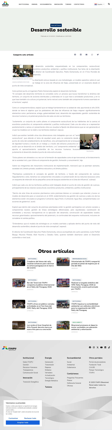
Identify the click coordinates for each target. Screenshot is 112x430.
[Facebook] (90, 347)
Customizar (13, 418)
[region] (23, 413)
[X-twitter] (97, 347)
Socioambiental (46, 4)
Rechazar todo (30, 418)
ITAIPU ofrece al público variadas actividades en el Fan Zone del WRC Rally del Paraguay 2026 (40, 306)
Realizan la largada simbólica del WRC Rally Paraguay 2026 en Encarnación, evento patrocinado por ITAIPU (84, 286)
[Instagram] (94, 347)
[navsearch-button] (109, 4)
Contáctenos (79, 4)
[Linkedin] (105, 347)
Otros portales (95, 358)
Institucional (24, 4)
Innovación (58, 4)
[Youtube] (101, 347)
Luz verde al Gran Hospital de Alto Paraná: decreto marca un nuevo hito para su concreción (39, 327)
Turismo (68, 4)
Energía (34, 4)
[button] (75, 55)
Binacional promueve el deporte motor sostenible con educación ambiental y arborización (84, 327)
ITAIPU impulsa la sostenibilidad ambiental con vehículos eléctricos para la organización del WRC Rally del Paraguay (85, 307)
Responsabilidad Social (80, 258)
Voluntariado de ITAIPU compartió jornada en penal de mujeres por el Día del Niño (85, 264)
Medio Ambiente (77, 322)
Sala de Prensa (56, 25)
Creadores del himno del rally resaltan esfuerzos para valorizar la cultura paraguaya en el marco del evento (40, 265)
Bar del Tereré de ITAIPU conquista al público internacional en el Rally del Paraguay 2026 (41, 285)
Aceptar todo (22, 422)
